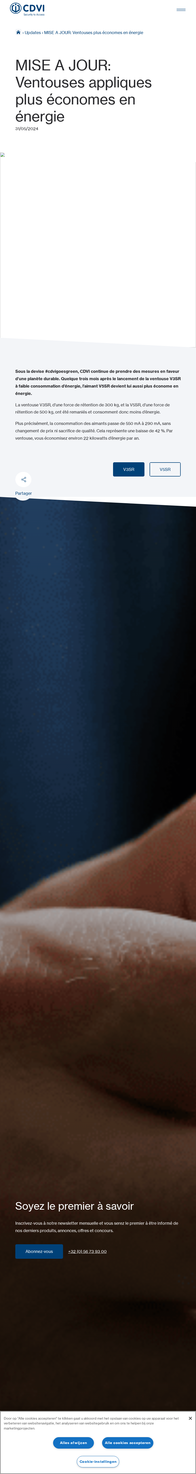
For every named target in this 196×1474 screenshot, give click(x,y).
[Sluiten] (190, 1418)
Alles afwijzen (73, 1442)
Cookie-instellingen (98, 1461)
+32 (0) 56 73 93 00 (87, 1251)
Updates (33, 32)
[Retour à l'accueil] (27, 9)
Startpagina (18, 32)
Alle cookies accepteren (128, 1442)
